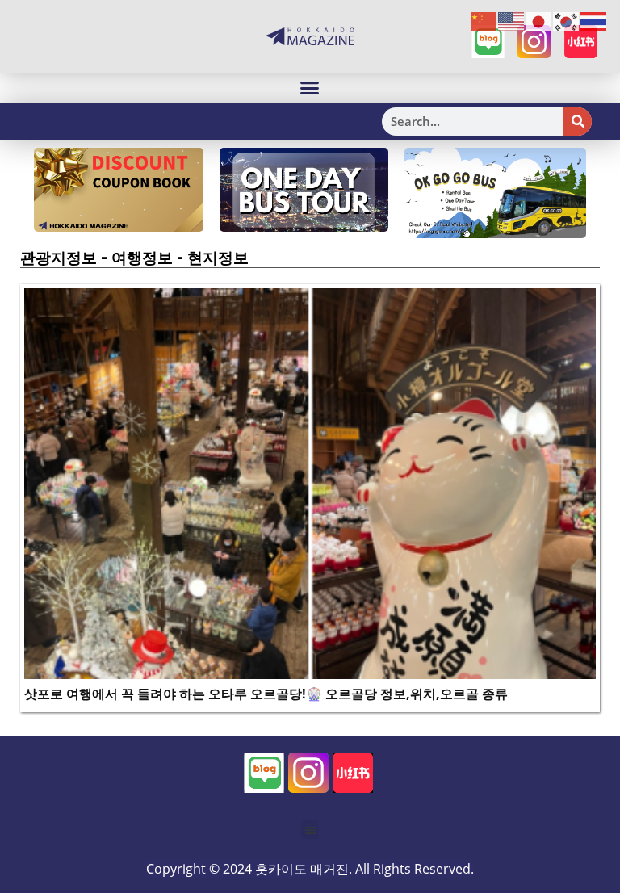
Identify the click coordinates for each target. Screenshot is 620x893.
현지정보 (218, 257)
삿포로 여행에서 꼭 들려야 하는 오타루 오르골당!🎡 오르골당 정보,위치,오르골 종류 (266, 693)
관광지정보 (58, 257)
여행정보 (142, 257)
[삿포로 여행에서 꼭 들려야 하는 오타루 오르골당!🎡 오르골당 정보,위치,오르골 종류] (309, 482)
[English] (512, 21)
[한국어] (566, 21)
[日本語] (539, 21)
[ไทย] (594, 21)
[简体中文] (484, 21)
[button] (310, 88)
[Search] (577, 121)
